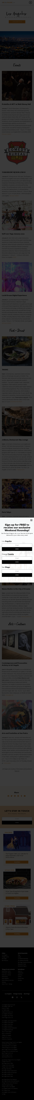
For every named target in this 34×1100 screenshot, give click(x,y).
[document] (17, 550)
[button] (31, 520)
